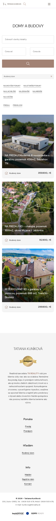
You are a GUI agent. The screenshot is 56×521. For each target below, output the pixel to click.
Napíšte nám (28, 479)
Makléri (28, 474)
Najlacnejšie (9, 91)
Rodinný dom (28, 453)
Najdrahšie (24, 91)
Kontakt (28, 484)
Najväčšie (8, 97)
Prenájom (17, 105)
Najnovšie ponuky (11, 86)
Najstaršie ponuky (32, 86)
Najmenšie (37, 91)
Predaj (6, 105)
